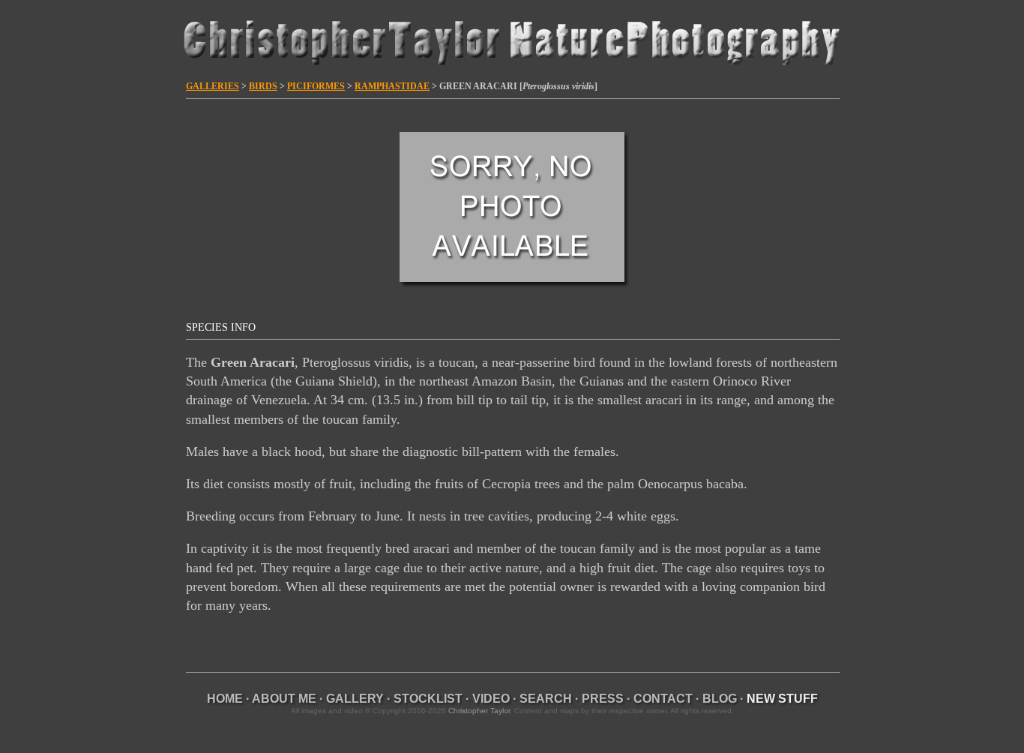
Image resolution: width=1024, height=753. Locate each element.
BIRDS (263, 86)
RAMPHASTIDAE (392, 86)
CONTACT (663, 698)
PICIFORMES (316, 86)
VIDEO (491, 698)
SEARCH (545, 698)
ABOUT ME (284, 698)
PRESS (603, 698)
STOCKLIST (428, 698)
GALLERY (355, 698)
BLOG (719, 698)
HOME (225, 698)
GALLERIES (212, 86)
